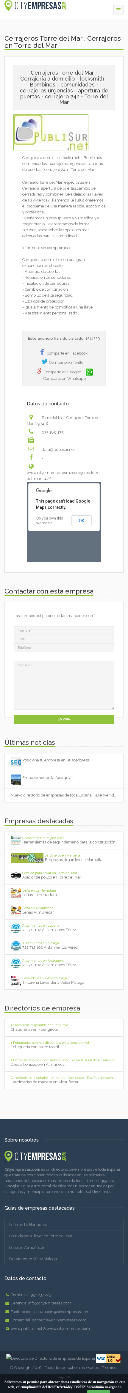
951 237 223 (41, 1295)
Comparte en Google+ (63, 372)
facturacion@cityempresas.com (61, 1311)
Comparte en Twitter (67, 362)
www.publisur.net (26, 1328)
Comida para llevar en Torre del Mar (40, 1236)
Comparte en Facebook (67, 353)
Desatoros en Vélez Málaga (33, 1259)
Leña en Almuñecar (26, 1247)
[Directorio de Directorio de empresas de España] (51, 1358)
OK (81, 520)
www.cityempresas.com (68, 1328)
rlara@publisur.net (58, 449)
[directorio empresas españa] (64, 1156)
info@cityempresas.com (49, 1303)
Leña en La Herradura (28, 1224)
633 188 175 (52, 432)
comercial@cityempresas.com (59, 1320)
